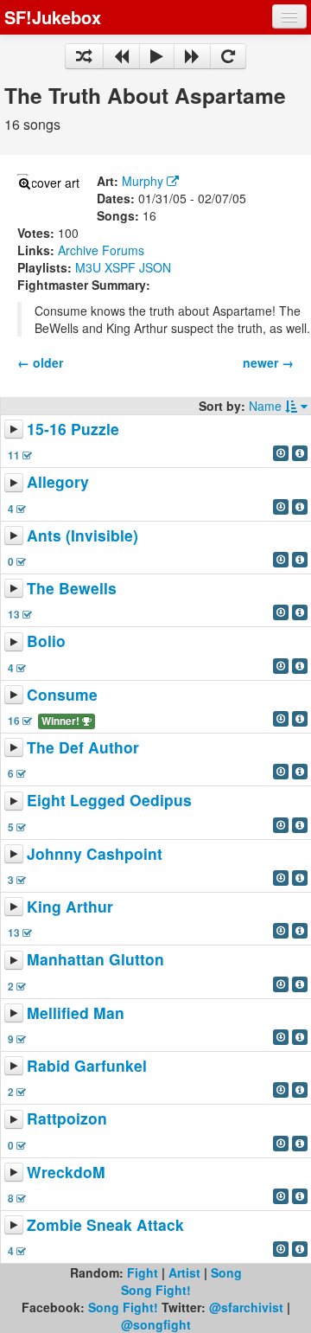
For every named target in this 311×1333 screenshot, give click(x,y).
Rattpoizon (67, 1119)
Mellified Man (75, 1012)
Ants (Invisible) (82, 535)
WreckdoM (66, 1171)
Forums (123, 250)
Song (226, 1272)
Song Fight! (156, 1289)
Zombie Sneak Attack (105, 1224)
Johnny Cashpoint (94, 853)
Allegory (58, 482)
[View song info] (300, 453)
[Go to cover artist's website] (173, 180)
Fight (142, 1272)
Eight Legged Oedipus (109, 800)
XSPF (120, 267)
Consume (62, 694)
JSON (155, 267)
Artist (184, 1272)
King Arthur (70, 906)
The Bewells (72, 588)
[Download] (281, 453)
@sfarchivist (246, 1307)
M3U (88, 267)
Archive (78, 250)
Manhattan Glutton (95, 960)
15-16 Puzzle (73, 428)
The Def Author (83, 747)
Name (267, 405)
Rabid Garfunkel (87, 1065)
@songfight (156, 1324)
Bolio (46, 641)
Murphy (142, 180)
